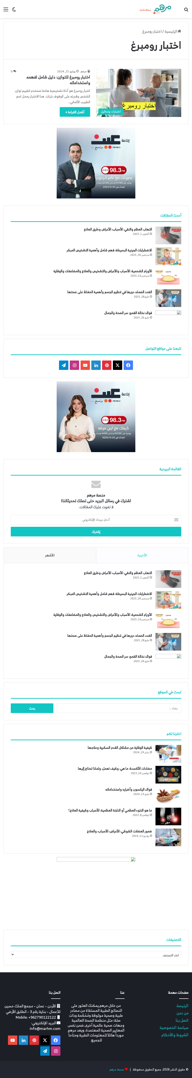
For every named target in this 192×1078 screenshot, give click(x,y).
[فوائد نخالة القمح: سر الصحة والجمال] (168, 319)
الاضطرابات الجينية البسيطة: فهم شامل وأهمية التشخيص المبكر (109, 250)
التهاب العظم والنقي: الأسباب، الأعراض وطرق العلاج (118, 229)
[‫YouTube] (85, 365)
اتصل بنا (182, 1020)
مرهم (84, 71)
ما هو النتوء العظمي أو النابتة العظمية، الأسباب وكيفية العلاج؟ (110, 810)
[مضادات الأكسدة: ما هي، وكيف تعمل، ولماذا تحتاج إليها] (168, 774)
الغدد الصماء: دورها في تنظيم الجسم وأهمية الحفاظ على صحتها (109, 292)
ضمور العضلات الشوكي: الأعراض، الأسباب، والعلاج (119, 831)
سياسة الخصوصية (174, 1027)
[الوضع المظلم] (14, 11)
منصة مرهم (117, 1069)
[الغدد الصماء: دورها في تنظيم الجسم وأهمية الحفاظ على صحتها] (168, 298)
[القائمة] (6, 11)
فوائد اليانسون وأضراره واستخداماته (128, 789)
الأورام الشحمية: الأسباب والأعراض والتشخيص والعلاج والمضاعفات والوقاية (102, 271)
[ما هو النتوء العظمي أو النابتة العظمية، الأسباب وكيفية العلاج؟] (168, 816)
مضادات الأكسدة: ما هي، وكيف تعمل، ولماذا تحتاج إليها (115, 768)
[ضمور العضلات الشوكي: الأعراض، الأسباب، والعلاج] (168, 837)
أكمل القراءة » (75, 112)
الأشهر (50, 555)
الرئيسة (182, 1005)
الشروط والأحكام (174, 1034)
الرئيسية (171, 31)
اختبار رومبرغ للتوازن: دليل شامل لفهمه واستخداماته (58, 80)
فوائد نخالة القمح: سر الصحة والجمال (128, 313)
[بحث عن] (186, 11)
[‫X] (117, 365)
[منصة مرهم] (155, 9)
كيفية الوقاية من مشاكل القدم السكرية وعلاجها (120, 747)
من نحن (182, 1012)
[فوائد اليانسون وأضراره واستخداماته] (168, 795)
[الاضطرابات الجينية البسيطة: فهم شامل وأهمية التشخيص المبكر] (168, 256)
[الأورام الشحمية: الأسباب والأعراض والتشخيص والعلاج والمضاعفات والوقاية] (168, 277)
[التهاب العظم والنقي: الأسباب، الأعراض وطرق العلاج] (168, 235)
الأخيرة (142, 555)
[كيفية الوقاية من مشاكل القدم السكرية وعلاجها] (168, 754)
